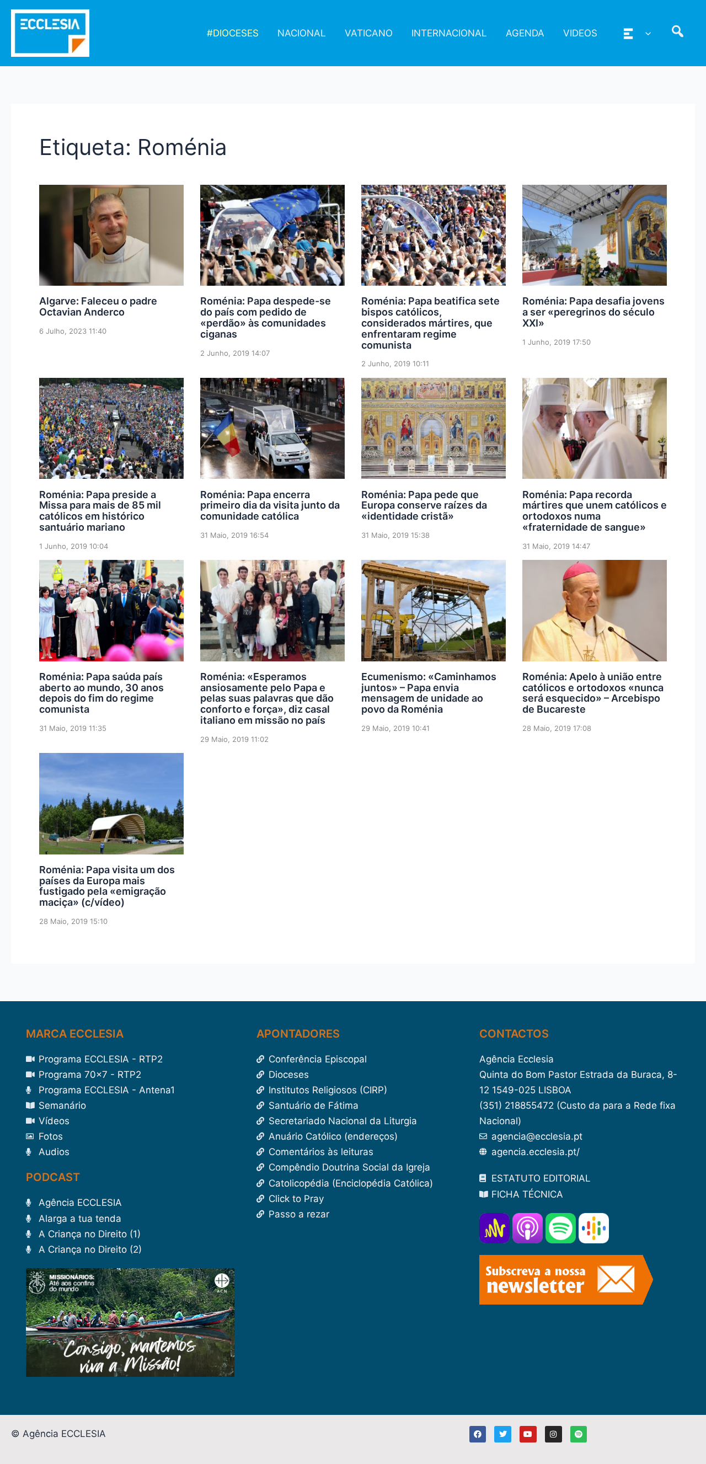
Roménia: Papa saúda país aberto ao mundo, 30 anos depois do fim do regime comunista (101, 693)
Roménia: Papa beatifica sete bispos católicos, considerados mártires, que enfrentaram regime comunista (430, 322)
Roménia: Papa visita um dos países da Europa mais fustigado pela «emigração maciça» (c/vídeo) (107, 886)
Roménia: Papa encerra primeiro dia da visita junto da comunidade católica (270, 505)
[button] (645, 33)
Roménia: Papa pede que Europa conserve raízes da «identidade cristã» (424, 505)
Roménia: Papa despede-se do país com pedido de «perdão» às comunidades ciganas (265, 317)
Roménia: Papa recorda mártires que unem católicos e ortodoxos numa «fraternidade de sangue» (594, 511)
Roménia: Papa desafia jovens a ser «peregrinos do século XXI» (593, 312)
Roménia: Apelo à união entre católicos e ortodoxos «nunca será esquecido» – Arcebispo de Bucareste (593, 693)
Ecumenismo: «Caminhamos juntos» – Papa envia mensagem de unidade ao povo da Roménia (428, 693)
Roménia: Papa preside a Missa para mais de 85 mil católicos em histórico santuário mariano (100, 511)
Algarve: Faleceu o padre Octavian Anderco (98, 306)
